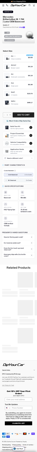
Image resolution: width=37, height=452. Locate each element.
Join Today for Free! (8, 385)
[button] (29, 5)
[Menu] (3, 5)
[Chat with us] (7, 5)
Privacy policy (16, 444)
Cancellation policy (8, 449)
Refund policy (6, 444)
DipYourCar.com (11, 441)
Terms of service (28, 444)
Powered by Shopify (21, 441)
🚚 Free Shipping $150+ (18, 1)
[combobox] (8, 408)
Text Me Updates (11, 404)
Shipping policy (7, 447)
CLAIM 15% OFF (18, 423)
